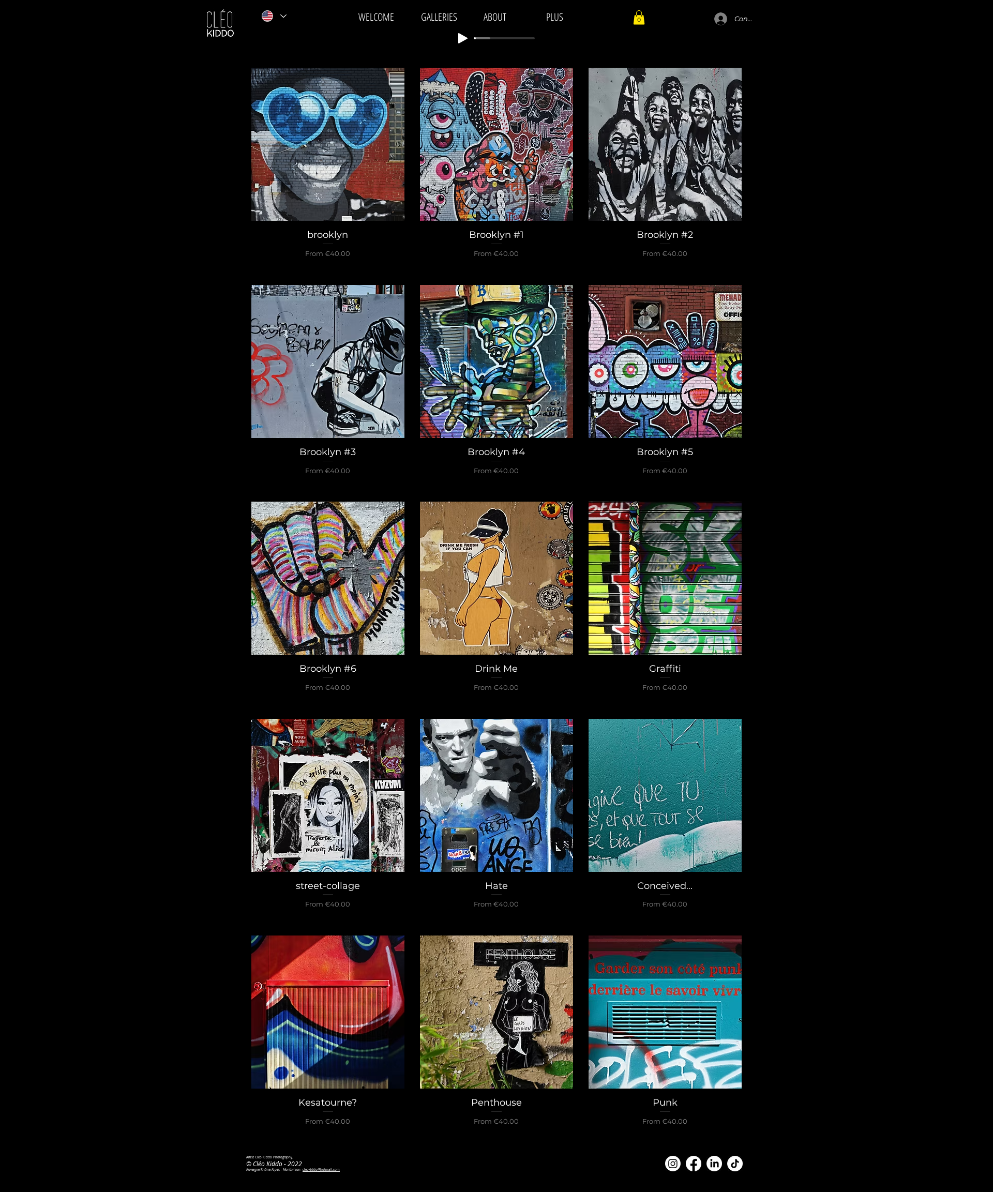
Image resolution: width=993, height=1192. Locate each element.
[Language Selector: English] (273, 16)
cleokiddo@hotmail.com (321, 1170)
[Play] (463, 38)
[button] (639, 17)
